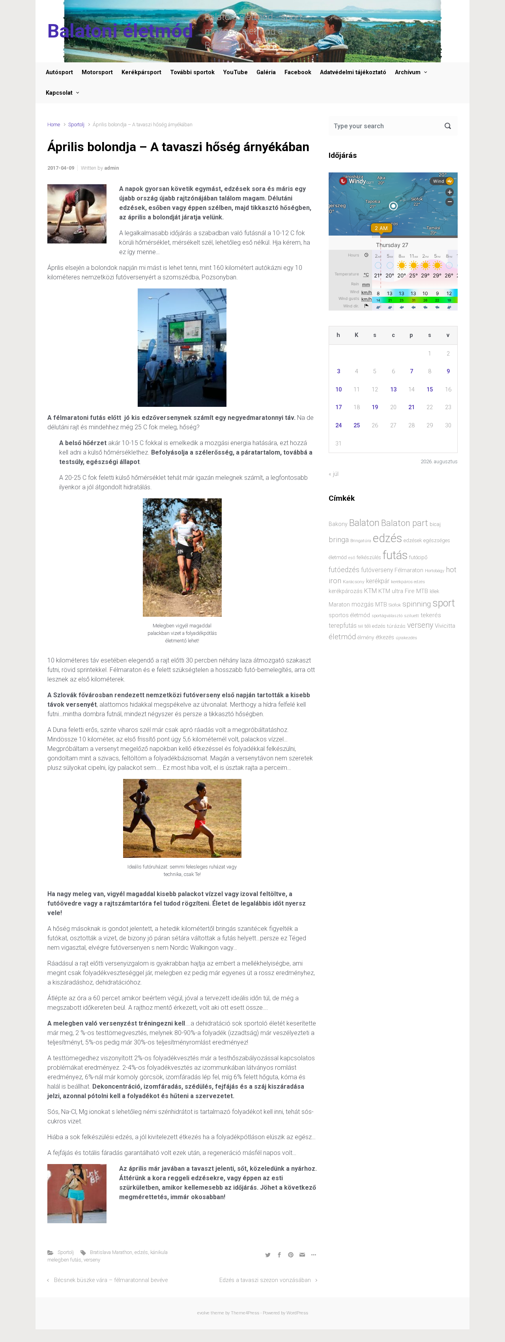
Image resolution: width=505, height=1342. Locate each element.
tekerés (431, 615)
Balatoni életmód (120, 31)
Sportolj (76, 124)
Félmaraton (409, 570)
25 (357, 425)
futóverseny (377, 570)
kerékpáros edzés (408, 581)
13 (393, 389)
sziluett (411, 615)
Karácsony (354, 581)
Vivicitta (445, 625)
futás (395, 555)
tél (360, 626)
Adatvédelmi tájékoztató (353, 72)
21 (411, 407)
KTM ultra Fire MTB (403, 591)
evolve (203, 1313)
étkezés (385, 637)
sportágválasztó (387, 615)
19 (375, 407)
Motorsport (97, 72)
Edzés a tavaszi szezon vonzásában (265, 1280)
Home (53, 124)
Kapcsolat (59, 93)
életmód (342, 636)
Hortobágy (434, 570)
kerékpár (377, 581)
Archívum (408, 72)
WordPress (297, 1313)
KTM (370, 591)
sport (443, 603)
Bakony (338, 524)
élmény (365, 637)
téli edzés (375, 626)
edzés (141, 1252)
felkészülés (369, 557)
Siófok (395, 605)
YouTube (235, 72)
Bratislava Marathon (111, 1252)
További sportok (192, 72)
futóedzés (344, 570)
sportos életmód (349, 615)
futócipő (418, 557)
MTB (381, 604)
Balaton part (404, 523)
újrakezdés (406, 637)
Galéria (266, 72)
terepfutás (343, 625)
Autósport (59, 72)
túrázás (396, 626)
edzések (413, 540)
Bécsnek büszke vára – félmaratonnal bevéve (111, 1280)
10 (338, 389)
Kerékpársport (141, 72)
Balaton (364, 522)
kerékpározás (346, 591)
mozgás (363, 604)
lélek (434, 591)
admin (111, 168)
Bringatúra (360, 540)
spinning (416, 603)
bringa (339, 539)
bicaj (435, 524)
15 (429, 389)
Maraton (339, 604)
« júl (334, 474)
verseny (92, 1260)
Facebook (297, 72)
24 (338, 425)
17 (338, 407)
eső (351, 557)
